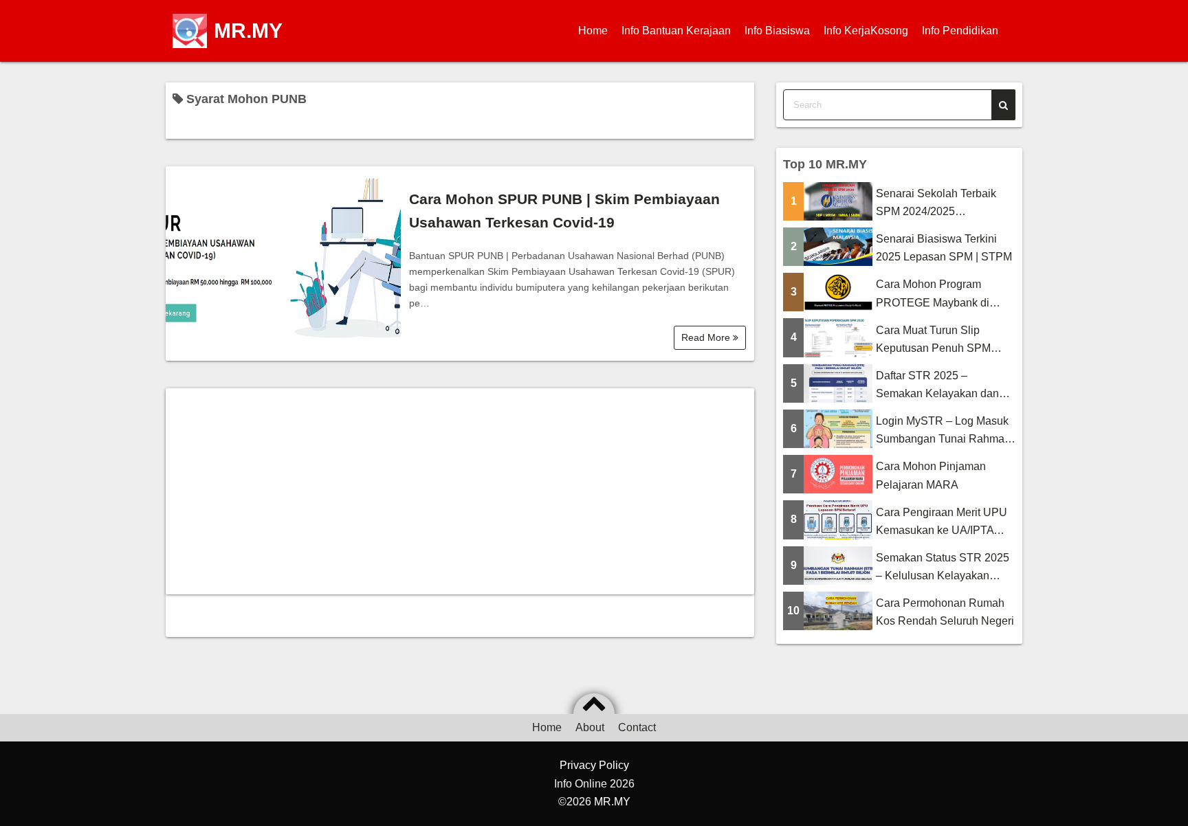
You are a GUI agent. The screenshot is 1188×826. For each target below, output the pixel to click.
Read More (707, 337)
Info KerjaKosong (866, 30)
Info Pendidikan (960, 30)
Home (593, 30)
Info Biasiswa (777, 30)
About (589, 727)
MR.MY (248, 30)
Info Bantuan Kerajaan (676, 30)
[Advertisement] (460, 491)
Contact (637, 727)
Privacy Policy (594, 765)
